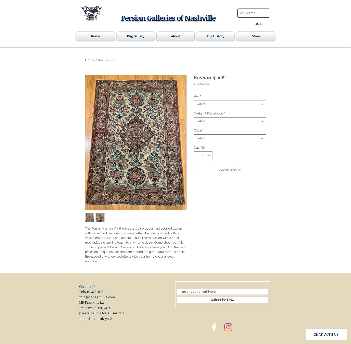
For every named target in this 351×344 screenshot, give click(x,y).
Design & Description (209, 113)
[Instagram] (228, 327)
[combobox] (230, 104)
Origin (199, 130)
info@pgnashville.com (97, 297)
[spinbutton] (203, 155)
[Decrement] (197, 155)
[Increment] (209, 155)
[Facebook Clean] (214, 327)
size (197, 96)
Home (89, 60)
